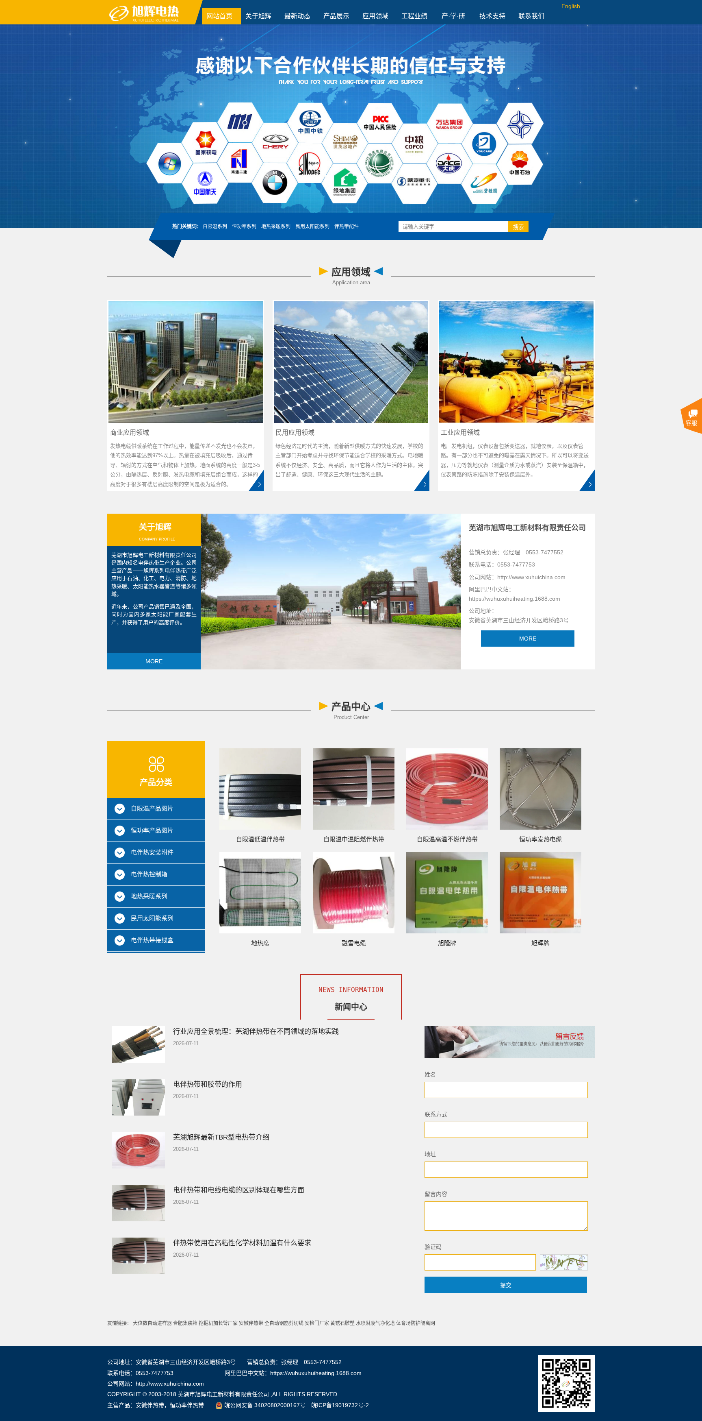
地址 (430, 1154)
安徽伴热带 (251, 1323)
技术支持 (492, 16)
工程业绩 (414, 16)
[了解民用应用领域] (421, 480)
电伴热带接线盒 (152, 940)
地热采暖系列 (149, 896)
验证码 (433, 1247)
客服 (691, 423)
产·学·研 (453, 16)
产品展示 (336, 16)
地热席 (260, 942)
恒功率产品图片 (152, 830)
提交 (505, 1285)
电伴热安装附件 (152, 852)
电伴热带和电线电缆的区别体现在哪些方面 (238, 1190)
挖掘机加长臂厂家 (218, 1323)
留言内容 (436, 1194)
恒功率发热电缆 (540, 839)
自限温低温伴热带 (260, 839)
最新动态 (297, 16)
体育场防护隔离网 (415, 1323)
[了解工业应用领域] (587, 480)
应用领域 (375, 16)
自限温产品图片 (152, 808)
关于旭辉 (258, 16)
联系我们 (531, 16)
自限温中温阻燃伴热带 (353, 839)
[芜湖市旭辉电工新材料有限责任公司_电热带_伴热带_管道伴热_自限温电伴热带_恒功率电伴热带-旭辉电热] (155, 12)
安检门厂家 (317, 1323)
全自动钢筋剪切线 (283, 1323)
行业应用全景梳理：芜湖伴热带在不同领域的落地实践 (256, 1031)
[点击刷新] (564, 1262)
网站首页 (219, 16)
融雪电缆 (354, 942)
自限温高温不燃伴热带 (447, 839)
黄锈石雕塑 (342, 1323)
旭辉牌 (540, 942)
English (570, 6)
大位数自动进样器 (152, 1323)
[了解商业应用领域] (256, 480)
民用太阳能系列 (152, 918)
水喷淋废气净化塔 (375, 1323)
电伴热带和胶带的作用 (207, 1084)
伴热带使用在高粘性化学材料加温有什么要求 (242, 1243)
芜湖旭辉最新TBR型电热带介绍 (221, 1137)
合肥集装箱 (185, 1323)
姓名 (430, 1074)
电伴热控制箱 (149, 874)
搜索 (518, 227)
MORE (153, 661)
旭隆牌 (447, 942)
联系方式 (436, 1114)
